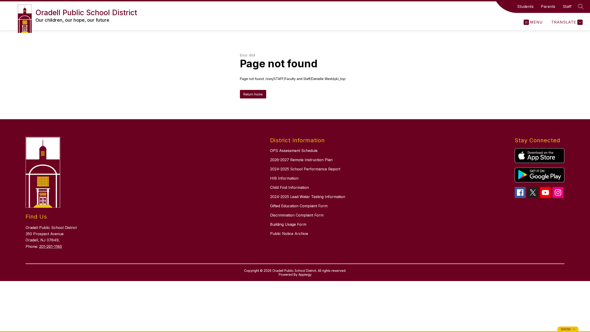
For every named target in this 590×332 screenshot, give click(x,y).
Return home (253, 94)
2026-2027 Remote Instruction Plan (301, 159)
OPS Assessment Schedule (294, 150)
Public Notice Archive (289, 233)
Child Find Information (289, 187)
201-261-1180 (50, 246)
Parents (548, 6)
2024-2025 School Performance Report (305, 169)
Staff (567, 6)
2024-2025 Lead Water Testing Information (307, 196)
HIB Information (284, 178)
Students (525, 6)
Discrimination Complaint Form (297, 215)
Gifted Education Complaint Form (298, 206)
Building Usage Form (288, 224)
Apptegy (305, 274)
